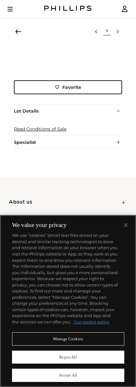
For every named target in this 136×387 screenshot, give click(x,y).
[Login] (124, 9)
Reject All (68, 357)
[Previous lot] (96, 31)
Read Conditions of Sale (40, 129)
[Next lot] (117, 31)
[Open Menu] (15, 9)
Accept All (68, 375)
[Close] (126, 225)
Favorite (71, 87)
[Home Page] (68, 9)
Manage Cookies (68, 338)
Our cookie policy (91, 321)
